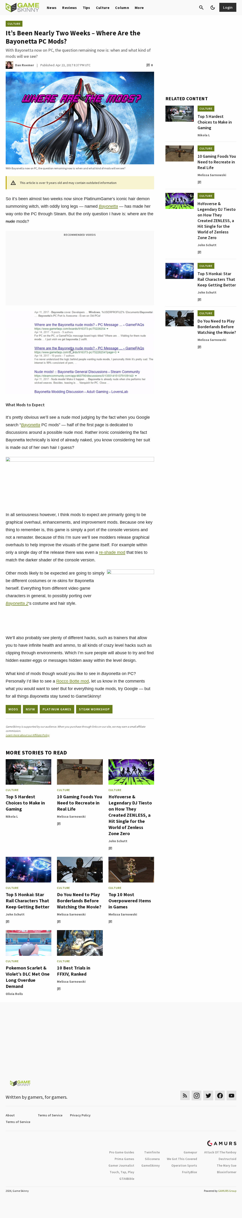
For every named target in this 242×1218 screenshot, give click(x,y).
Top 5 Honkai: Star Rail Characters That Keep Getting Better (27, 900)
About (10, 1115)
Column (122, 7)
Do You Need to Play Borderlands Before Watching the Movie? (79, 900)
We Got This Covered (182, 1159)
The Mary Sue (226, 1165)
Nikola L (12, 816)
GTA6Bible (126, 1179)
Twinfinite (152, 1152)
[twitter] (208, 1095)
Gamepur (190, 1152)
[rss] (185, 1095)
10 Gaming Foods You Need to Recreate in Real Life (79, 803)
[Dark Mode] (212, 7)
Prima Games (124, 1159)
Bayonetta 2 (17, 603)
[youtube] (232, 1095)
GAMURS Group (227, 1191)
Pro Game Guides (121, 1152)
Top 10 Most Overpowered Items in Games (129, 900)
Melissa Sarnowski (71, 816)
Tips (86, 7)
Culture (102, 7)
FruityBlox (189, 1172)
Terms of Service (50, 1115)
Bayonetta (108, 206)
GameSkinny (150, 1165)
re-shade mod (112, 552)
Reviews (69, 7)
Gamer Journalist (121, 1165)
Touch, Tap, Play (122, 1172)
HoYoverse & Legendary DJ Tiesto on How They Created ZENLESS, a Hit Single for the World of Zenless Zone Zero (130, 815)
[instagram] (196, 1095)
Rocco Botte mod (72, 681)
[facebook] (220, 1095)
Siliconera (152, 1159)
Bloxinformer (226, 1172)
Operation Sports (184, 1165)
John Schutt (117, 841)
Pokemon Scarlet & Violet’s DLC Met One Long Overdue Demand (28, 977)
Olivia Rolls (14, 994)
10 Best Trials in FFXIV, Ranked (73, 971)
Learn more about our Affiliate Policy (27, 735)
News (51, 7)
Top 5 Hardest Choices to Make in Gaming (25, 803)
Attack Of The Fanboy (220, 1152)
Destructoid (227, 1159)
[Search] (201, 7)
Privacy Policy (80, 1115)
